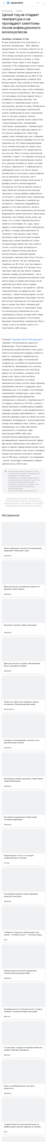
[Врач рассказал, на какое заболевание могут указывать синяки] (23, 655)
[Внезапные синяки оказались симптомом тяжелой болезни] (23, 771)
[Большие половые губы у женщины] (23, 617)
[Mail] (8, 3)
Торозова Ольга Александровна (27, 339)
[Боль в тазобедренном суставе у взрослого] (23, 1078)
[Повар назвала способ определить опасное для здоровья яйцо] (23, 963)
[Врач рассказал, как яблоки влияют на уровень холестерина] (23, 578)
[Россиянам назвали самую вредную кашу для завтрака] (23, 886)
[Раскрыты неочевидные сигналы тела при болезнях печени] (23, 732)
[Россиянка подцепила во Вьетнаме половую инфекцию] (23, 809)
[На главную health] (16, 3)
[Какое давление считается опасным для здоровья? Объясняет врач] (23, 540)
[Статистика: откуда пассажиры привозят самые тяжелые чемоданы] (23, 1039)
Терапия (19, 11)
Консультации (7, 11)
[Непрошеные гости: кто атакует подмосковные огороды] (23, 847)
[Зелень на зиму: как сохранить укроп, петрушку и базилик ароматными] (23, 694)
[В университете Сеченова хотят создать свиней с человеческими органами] (23, 1001)
